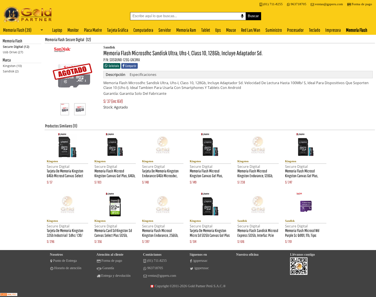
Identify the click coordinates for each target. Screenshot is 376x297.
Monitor (73, 30)
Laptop (57, 30)
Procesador (295, 30)
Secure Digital (74, 39)
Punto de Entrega (65, 260)
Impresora (333, 30)
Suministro (273, 30)
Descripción (115, 74)
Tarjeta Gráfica (117, 30)
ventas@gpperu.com (329, 4)
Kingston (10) (12, 66)
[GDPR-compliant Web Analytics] (8, 295)
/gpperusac (200, 260)
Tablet (205, 30)
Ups (218, 30)
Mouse (231, 30)
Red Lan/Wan (250, 30)
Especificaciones (143, 74)
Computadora (143, 30)
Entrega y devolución (116, 275)
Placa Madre (93, 30)
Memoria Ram (186, 30)
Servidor (164, 30)
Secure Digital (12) (16, 47)
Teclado (314, 30)
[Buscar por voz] (242, 16)
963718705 (298, 4)
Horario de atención (67, 268)
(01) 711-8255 (273, 4)
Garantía (108, 268)
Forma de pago (362, 4)
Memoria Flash (356, 30)
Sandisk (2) (10, 71)
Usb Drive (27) (13, 52)
